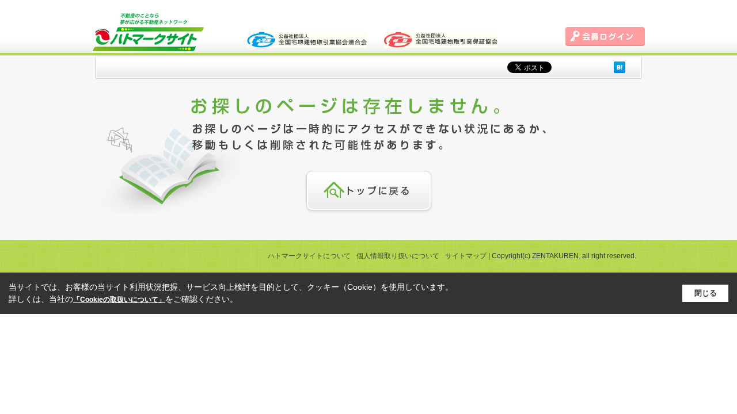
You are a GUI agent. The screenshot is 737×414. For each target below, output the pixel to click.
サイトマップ (466, 256)
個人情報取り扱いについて (397, 256)
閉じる (705, 293)
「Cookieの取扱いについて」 (119, 300)
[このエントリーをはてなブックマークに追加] (619, 67)
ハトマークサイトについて (309, 256)
